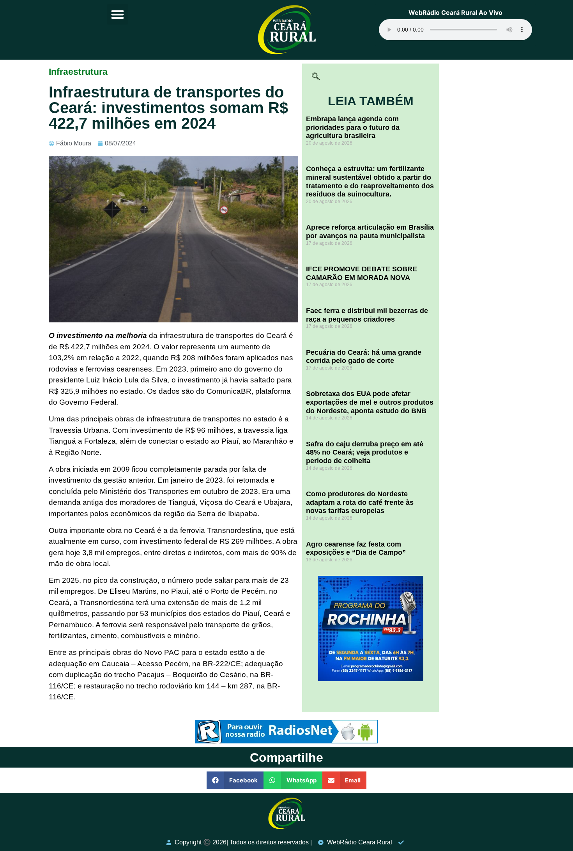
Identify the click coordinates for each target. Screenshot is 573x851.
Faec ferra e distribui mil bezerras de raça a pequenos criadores (367, 315)
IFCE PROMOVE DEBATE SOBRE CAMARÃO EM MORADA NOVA (361, 273)
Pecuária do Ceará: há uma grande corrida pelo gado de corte (363, 357)
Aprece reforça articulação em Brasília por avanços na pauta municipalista (370, 231)
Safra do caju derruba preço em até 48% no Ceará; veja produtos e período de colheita (364, 452)
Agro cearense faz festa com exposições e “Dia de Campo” (356, 548)
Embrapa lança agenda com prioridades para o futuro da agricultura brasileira (353, 127)
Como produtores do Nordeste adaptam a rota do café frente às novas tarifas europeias (360, 502)
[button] (117, 14)
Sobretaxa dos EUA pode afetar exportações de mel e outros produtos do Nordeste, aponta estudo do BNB (369, 402)
